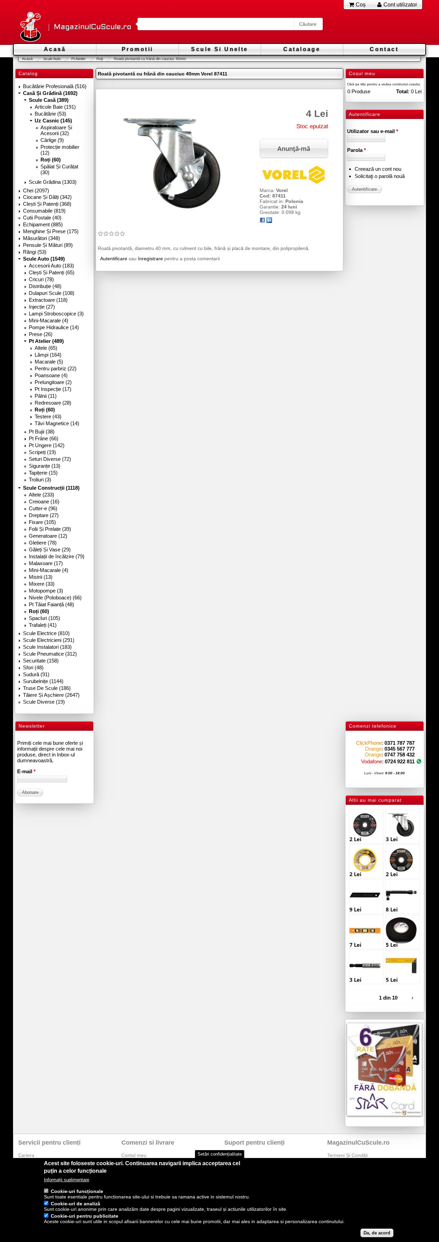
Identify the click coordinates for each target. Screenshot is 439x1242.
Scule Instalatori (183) (47, 647)
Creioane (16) (44, 501)
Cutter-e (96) (43, 508)
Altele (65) (46, 348)
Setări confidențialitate (220, 1154)
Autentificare (113, 258)
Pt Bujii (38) (42, 431)
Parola (356, 150)
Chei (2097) (36, 190)
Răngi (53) (34, 252)
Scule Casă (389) (49, 100)
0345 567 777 (399, 749)
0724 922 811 (400, 761)
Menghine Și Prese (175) (51, 231)
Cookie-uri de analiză (75, 1203)
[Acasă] (30, 27)
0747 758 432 (399, 754)
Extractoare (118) (48, 300)
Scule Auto (52, 59)
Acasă (55, 49)
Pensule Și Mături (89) (48, 245)
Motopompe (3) (46, 591)
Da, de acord (377, 1232)
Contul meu (133, 1155)
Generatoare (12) (48, 536)
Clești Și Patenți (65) (51, 272)
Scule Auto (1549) (44, 259)
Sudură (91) (36, 674)
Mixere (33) (42, 584)
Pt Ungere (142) (46, 445)
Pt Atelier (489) (46, 341)
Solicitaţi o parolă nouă (380, 176)
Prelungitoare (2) (53, 382)
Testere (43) (48, 416)
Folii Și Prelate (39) (50, 529)
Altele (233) (41, 495)
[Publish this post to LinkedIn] (269, 221)
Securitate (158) (41, 661)
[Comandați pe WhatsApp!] (419, 761)
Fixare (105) (42, 522)
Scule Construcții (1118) (51, 488)
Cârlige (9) (52, 140)
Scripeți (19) (42, 452)
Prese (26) (40, 334)
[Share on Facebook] (262, 221)
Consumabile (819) (44, 211)
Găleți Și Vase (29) (50, 549)
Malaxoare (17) (46, 563)
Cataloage (301, 49)
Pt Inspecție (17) (53, 389)
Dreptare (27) (44, 515)
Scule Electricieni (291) (48, 640)
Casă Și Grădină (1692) (50, 93)
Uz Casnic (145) (53, 120)
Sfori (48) (33, 667)
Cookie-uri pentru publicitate (84, 1216)
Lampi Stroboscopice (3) (56, 314)
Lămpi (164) (48, 355)
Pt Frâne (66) (43, 438)
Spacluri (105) (44, 618)
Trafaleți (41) (43, 625)
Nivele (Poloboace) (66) (55, 597)
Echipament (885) (43, 224)
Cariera (26, 1155)
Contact (384, 49)
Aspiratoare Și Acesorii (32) (56, 130)
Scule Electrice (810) (46, 633)
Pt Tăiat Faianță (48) (51, 604)
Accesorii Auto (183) (51, 265)
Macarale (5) (49, 362)
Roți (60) (50, 160)
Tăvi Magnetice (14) (57, 423)
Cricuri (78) (41, 279)
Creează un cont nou (378, 169)
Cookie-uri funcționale (77, 1191)
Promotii (137, 49)
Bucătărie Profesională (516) (54, 86)
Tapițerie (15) (43, 473)
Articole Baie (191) (55, 107)
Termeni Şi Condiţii (347, 1155)
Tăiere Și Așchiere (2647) (51, 695)
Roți (99, 59)
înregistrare (150, 258)
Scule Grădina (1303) (52, 182)
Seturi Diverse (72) (50, 459)
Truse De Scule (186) (47, 688)
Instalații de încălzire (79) (56, 556)
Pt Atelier (78, 59)
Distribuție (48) (45, 286)
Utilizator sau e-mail (372, 131)
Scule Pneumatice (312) (50, 654)
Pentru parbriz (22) (55, 368)
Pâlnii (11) (46, 396)
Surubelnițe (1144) (43, 681)
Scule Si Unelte (219, 49)
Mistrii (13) (40, 577)
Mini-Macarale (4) (48, 320)
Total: (403, 91)
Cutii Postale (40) (42, 217)
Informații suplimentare (66, 1179)
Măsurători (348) (41, 238)
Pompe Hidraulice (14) (54, 327)
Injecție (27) (42, 307)
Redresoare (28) (53, 403)
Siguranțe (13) (44, 466)
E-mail (26, 771)
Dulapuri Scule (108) (51, 293)
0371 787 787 (399, 743)
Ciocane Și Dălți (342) (47, 197)
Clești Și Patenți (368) (47, 204)
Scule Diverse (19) (44, 702)
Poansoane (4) (51, 375)
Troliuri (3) (40, 479)
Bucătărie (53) (50, 114)
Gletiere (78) (43, 543)
